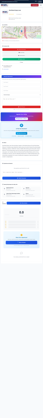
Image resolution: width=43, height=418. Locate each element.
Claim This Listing (22, 133)
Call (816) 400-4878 (22, 49)
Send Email (22, 52)
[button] (21, 31)
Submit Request (22, 106)
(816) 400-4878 (6, 69)
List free (40, 1)
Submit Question (22, 178)
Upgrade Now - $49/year (22, 118)
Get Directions (22, 55)
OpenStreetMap (38, 38)
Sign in (36, 1)
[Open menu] (41, 5)
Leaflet (34, 38)
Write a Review (24, 203)
